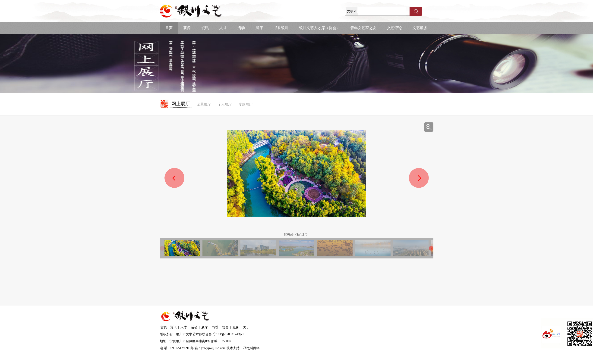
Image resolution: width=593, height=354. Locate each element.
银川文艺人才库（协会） (319, 28)
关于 (246, 327)
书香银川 (281, 28)
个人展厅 (225, 104)
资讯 (205, 28)
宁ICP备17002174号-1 (228, 334)
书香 (215, 327)
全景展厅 (204, 104)
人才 (223, 28)
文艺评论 (394, 28)
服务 (236, 327)
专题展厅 (245, 104)
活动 (241, 28)
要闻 (187, 28)
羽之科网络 (251, 348)
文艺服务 (420, 28)
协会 (225, 327)
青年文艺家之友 (363, 28)
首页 (169, 28)
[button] (419, 178)
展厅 (259, 28)
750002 (226, 341)
